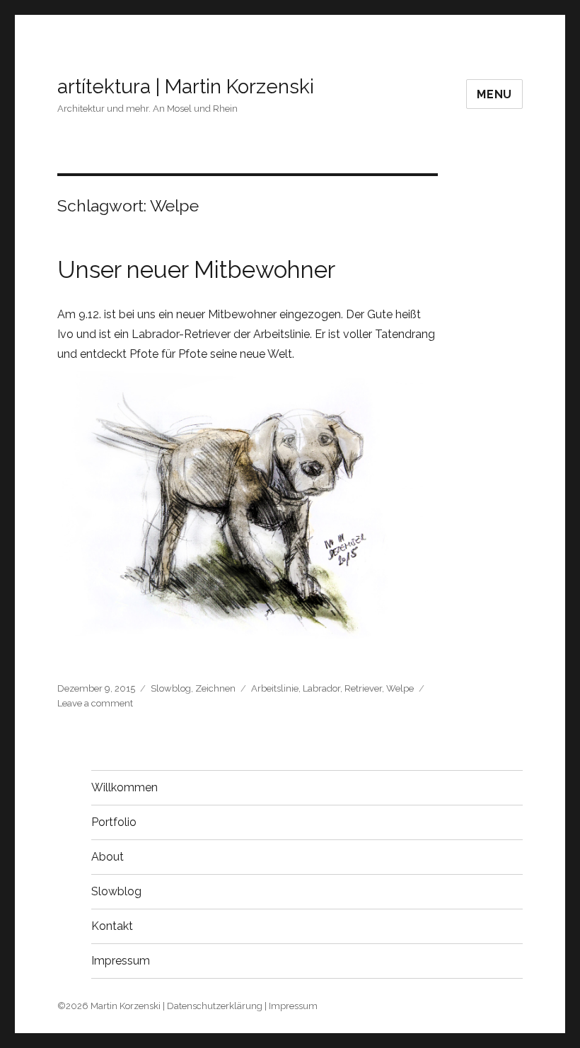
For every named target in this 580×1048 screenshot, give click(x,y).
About (107, 856)
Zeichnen (215, 688)
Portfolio (114, 822)
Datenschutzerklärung (214, 1006)
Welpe (400, 688)
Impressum (120, 960)
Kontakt (112, 926)
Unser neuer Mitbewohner (196, 270)
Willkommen (124, 787)
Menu (494, 94)
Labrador (321, 688)
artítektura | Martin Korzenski (185, 86)
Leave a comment (95, 703)
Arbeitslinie (274, 688)
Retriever (363, 688)
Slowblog (171, 688)
